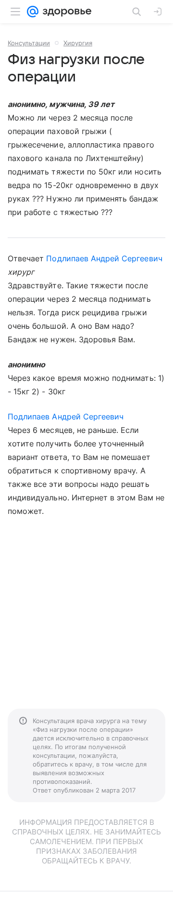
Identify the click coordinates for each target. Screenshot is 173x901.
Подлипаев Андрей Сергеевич (104, 258)
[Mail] (32, 11)
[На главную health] (65, 11)
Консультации (29, 43)
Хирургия (77, 43)
